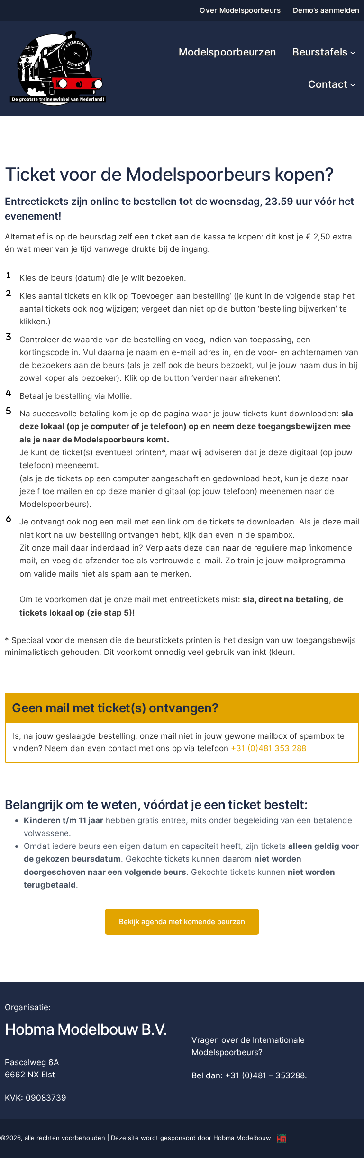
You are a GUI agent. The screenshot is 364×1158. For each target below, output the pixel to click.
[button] (182, 922)
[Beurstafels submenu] (353, 52)
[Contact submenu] (353, 85)
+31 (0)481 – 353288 (265, 1075)
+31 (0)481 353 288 (268, 748)
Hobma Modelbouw (242, 1137)
